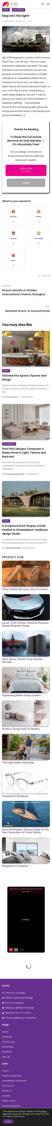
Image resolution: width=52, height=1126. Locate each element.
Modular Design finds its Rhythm (21, 729)
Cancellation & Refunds (14, 1080)
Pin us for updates (14, 1002)
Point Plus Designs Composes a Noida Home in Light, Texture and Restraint (24, 453)
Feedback (7, 1051)
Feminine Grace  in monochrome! (27, 311)
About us (6, 1090)
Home (5, 1031)
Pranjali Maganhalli (14, 474)
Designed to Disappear (15, 796)
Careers (6, 1095)
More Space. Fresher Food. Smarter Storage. (22, 660)
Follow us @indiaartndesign (19, 997)
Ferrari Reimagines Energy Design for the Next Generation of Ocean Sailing (25, 831)
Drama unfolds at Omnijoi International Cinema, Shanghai (23, 292)
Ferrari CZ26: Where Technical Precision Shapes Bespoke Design (25, 624)
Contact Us (8, 1085)
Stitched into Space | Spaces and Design (24, 377)
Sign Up (6, 1056)
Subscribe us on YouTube (18, 1012)
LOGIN (26, 183)
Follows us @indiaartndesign (19, 1007)
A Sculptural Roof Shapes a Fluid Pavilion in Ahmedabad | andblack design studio (25, 530)
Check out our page (14, 992)
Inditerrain (18, 10)
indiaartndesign (13, 548)
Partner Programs (11, 1105)
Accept (8, 1121)
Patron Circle (8, 1100)
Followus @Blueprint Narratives (20, 1017)
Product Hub (8, 1041)
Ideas (5, 10)
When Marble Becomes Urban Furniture (25, 589)
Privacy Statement (11, 1075)
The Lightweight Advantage (18, 762)
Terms (5, 1070)
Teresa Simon (12, 397)
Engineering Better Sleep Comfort (21, 695)
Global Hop (7, 1046)
